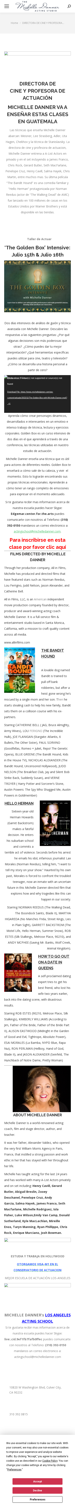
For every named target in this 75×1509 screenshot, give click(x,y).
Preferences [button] (14, 1469)
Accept (37, 1481)
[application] (37, 394)
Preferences (37, 1499)
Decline (37, 1490)
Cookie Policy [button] (50, 1460)
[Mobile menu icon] (6, 6)
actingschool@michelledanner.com (37, 531)
